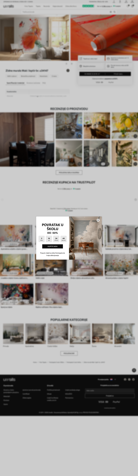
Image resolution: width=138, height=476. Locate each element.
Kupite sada (52, 246)
